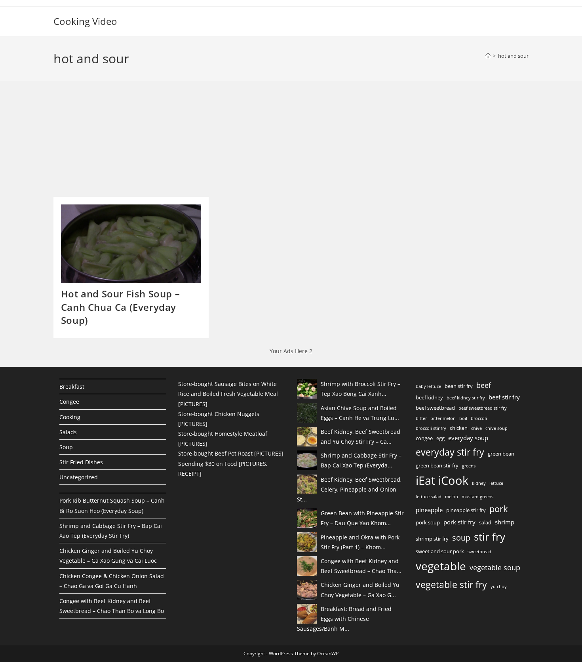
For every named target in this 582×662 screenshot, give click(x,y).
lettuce (496, 483)
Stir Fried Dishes (81, 462)
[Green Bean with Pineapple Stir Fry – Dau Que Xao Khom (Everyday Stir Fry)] (307, 518)
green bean (501, 453)
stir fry (489, 537)
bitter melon (443, 418)
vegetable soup (495, 567)
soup (461, 537)
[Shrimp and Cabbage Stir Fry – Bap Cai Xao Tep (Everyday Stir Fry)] (307, 460)
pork (498, 508)
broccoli (479, 418)
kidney (479, 483)
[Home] (488, 55)
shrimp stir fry (432, 538)
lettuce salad (428, 496)
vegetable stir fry (451, 584)
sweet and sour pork (440, 551)
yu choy (499, 586)
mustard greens (477, 496)
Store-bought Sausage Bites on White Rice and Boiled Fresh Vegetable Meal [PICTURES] (228, 393)
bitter (421, 418)
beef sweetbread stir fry (482, 408)
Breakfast (71, 386)
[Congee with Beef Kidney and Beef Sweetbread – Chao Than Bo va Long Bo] (307, 566)
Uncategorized (78, 477)
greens (468, 466)
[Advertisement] (112, 141)
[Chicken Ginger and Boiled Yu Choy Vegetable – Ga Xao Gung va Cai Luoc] (307, 590)
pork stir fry (459, 522)
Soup (66, 447)
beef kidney (429, 397)
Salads (68, 432)
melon (451, 496)
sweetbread (479, 551)
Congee (69, 401)
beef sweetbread (435, 407)
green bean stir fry (437, 465)
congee (424, 438)
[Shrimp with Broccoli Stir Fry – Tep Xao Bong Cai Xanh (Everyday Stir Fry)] (307, 389)
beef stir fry (504, 397)
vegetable (441, 565)
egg (440, 438)
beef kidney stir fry (466, 398)
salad (485, 522)
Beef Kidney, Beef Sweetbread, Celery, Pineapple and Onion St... (349, 489)
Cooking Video (85, 21)
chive (476, 428)
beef (483, 385)
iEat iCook (442, 480)
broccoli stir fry (431, 428)
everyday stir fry (450, 452)
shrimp (504, 522)
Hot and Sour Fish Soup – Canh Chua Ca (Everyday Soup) (120, 307)
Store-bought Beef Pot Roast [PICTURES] (230, 453)
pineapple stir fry (466, 510)
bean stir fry (459, 386)
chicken (459, 427)
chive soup (496, 428)
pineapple (429, 510)
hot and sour (513, 55)
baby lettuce (428, 386)
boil (463, 418)
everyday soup (468, 438)
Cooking (69, 417)
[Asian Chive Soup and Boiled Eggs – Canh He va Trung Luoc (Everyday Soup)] (307, 413)
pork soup (428, 522)
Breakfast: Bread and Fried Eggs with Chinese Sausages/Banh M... (344, 618)
